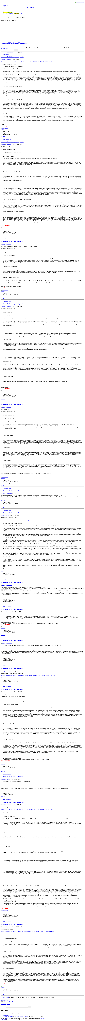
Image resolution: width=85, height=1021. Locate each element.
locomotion (9, 59)
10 (21, 52)
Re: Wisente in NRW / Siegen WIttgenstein (12, 57)
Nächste (7, 997)
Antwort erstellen (4, 48)
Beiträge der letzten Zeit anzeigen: (16, 997)
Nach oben (3, 136)
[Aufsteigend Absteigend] (49, 997)
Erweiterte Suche (22, 7)
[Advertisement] (42, 31)
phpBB (7, 1018)
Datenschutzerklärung (7, 12)
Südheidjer (9, 671)
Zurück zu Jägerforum (5, 1004)
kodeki (21, 1019)
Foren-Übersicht (6, 1015)
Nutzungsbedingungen (8, 13)
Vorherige (4, 997)
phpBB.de (43, 1018)
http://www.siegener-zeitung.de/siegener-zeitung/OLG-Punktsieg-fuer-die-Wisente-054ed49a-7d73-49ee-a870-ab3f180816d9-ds (27, 931)
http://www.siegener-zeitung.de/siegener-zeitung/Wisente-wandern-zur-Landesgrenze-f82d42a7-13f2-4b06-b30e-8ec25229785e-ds (28, 675)
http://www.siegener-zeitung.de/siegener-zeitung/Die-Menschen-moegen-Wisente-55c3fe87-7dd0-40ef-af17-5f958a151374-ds (27, 809)
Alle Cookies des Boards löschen (21, 1016)
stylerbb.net (16, 1019)
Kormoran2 (9, 493)
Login (21, 13)
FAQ (4, 11)
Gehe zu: (3, 1006)
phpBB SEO (3, 1019)
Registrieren (16, 13)
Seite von (10, 52)
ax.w (8, 515)
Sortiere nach (33, 997)
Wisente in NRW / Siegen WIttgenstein (14, 43)
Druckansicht (28, 8)
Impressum (10, 1016)
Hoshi (8, 779)
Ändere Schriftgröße (30, 7)
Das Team (5, 1016)
